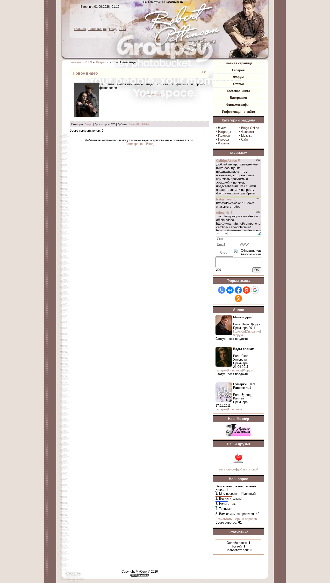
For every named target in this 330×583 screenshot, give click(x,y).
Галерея (224, 135)
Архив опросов (246, 519)
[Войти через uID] (221, 290)
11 (113, 62)
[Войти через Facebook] (238, 290)
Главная (80, 29)
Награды (224, 132)
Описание (253, 331)
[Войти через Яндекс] (246, 290)
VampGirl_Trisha (139, 124)
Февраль (101, 62)
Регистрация (97, 29)
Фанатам (247, 132)
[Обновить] (259, 233)
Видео (88, 124)
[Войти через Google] (255, 290)
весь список (227, 469)
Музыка (246, 135)
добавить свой (247, 469)
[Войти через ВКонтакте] (230, 290)
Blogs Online (250, 128)
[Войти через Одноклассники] (238, 298)
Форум (248, 370)
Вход (113, 29)
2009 (88, 62)
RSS (122, 29)
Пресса (223, 139)
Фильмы (224, 143)
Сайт (244, 139)
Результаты (223, 519)
